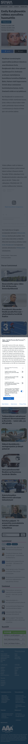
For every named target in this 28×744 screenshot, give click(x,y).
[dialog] (14, 372)
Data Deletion (5, 404)
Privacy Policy (22, 404)
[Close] (24, 340)
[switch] (22, 372)
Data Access (14, 404)
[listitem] (14, 368)
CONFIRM (8, 398)
